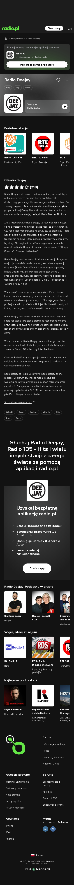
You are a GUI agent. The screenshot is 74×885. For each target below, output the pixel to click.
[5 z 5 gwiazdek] (26, 187)
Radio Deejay (33, 108)
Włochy (46, 412)
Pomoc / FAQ (50, 798)
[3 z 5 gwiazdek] (16, 187)
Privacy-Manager (15, 808)
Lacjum (33, 412)
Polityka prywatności (17, 788)
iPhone (9, 826)
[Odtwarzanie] (65, 106)
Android (10, 839)
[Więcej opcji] (68, 80)
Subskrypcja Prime (53, 805)
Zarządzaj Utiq (14, 801)
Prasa (46, 751)
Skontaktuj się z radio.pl (51, 784)
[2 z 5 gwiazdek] (11, 187)
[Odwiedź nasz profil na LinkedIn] (45, 829)
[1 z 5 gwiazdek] (6, 187)
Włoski (9, 412)
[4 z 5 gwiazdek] (21, 187)
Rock (27, 88)
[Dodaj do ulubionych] (58, 80)
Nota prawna (13, 795)
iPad (8, 832)
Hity (8, 88)
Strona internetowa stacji (18, 402)
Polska (39, 855)
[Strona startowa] (5, 38)
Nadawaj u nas (51, 763)
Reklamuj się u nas (53, 757)
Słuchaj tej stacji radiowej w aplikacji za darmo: (33, 47)
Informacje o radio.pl (54, 744)
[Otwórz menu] (70, 28)
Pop (18, 88)
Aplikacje (47, 792)
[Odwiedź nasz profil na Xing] (53, 829)
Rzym (21, 412)
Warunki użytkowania (17, 782)
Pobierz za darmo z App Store (37, 65)
